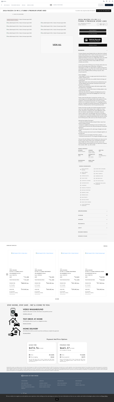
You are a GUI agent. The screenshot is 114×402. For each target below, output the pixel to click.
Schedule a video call (27, 314)
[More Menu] (1, 5)
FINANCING (60, 380)
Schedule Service (43, 383)
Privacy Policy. (104, 396)
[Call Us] (104, 1)
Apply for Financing (62, 383)
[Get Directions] (107, 1)
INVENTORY (24, 380)
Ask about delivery (27, 333)
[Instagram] (24, 393)
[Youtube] (26, 393)
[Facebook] (21, 393)
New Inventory (24, 383)
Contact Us (78, 383)
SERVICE (41, 380)
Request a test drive (27, 323)
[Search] (110, 1)
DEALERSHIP (79, 380)
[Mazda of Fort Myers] (51, 5)
